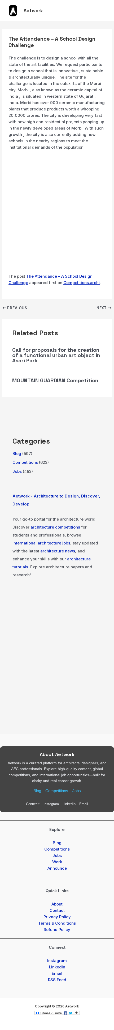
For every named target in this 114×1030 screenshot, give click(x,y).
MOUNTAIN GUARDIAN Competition (55, 380)
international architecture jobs (41, 543)
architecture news (57, 550)
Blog (16, 453)
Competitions (25, 462)
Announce (57, 868)
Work (57, 861)
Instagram (51, 804)
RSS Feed (57, 979)
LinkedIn (69, 804)
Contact (57, 910)
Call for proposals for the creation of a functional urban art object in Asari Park (56, 355)
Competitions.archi (81, 282)
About (57, 904)
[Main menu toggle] (102, 10)
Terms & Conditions (57, 923)
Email (83, 804)
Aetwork (33, 10)
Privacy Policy (57, 916)
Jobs (17, 471)
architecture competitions (55, 527)
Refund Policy (57, 929)
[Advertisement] (57, 214)
